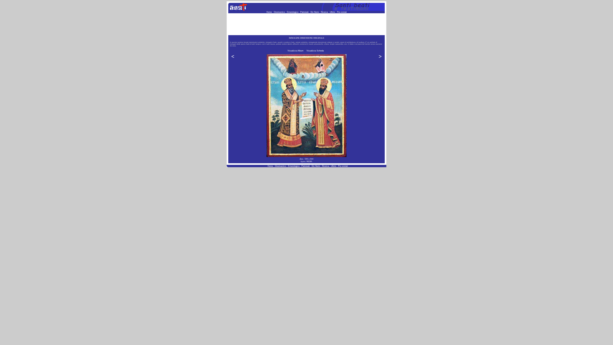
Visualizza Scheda (315, 51)
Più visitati (342, 12)
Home (269, 12)
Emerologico (293, 12)
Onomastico (280, 12)
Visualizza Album (295, 51)
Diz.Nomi (315, 12)
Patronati (304, 12)
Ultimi (333, 12)
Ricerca (325, 12)
